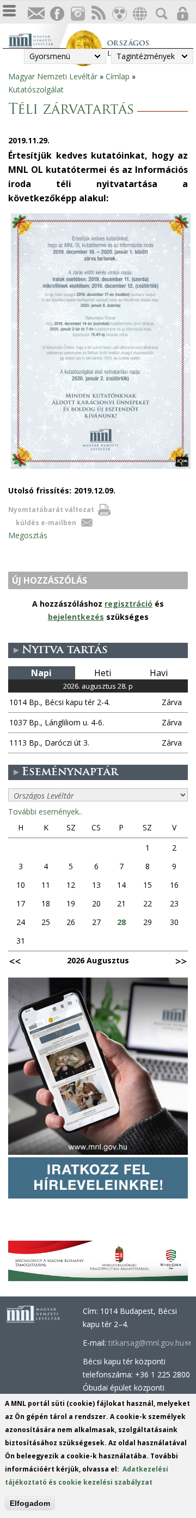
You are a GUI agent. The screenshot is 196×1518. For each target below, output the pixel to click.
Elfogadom (30, 1503)
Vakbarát (119, 14)
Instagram (77, 14)
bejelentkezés (76, 617)
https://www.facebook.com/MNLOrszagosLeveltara (57, 14)
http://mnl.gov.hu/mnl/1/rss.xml (98, 14)
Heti (102, 673)
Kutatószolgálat (36, 89)
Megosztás (27, 535)
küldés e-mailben (46, 522)
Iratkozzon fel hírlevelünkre (36, 14)
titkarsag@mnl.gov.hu (149, 1342)
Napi (41, 673)
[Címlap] (36, 39)
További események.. (45, 811)
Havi (159, 673)
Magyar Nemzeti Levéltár (52, 76)
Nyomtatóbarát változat (51, 509)
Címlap (118, 76)
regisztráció (128, 603)
